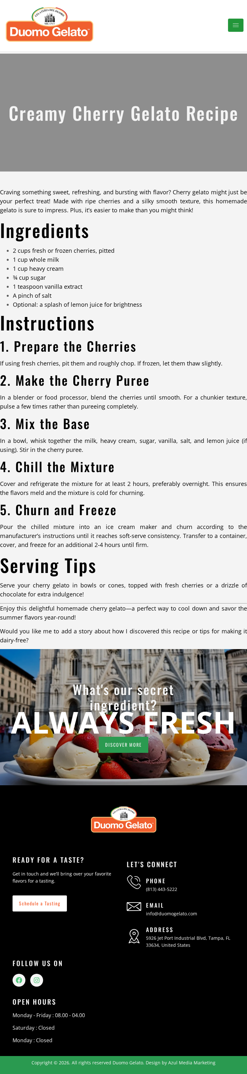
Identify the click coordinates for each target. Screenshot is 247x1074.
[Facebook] (19, 980)
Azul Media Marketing (191, 1063)
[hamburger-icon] (236, 25)
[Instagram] (36, 980)
